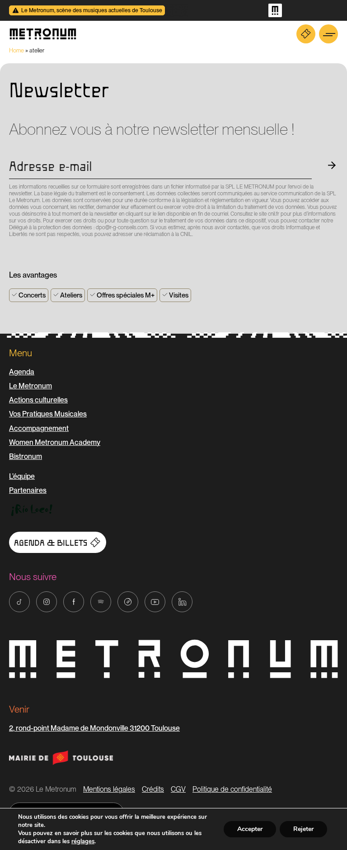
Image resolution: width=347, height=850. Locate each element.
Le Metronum (30, 386)
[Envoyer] (11, 250)
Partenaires (28, 490)
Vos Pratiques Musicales (48, 414)
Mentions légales (109, 789)
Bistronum (25, 456)
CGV (178, 789)
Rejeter (303, 829)
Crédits (153, 789)
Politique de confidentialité (232, 789)
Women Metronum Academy (54, 442)
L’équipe (22, 476)
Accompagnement (39, 428)
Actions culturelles (38, 400)
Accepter (250, 829)
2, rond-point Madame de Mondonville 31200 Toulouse (94, 728)
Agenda (21, 372)
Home (16, 50)
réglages (82, 841)
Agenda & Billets (50, 543)
